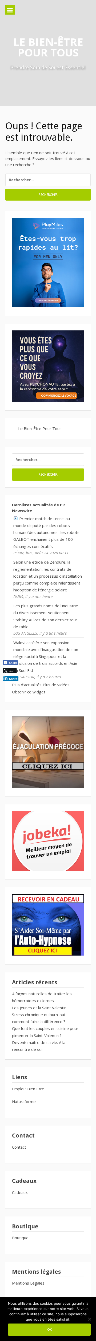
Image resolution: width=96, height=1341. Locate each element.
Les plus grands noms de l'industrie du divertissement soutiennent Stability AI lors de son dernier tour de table (45, 616)
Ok (49, 1329)
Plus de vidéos (56, 684)
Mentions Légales (28, 1283)
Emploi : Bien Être (28, 1088)
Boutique (20, 1237)
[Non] (89, 1319)
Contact (19, 1147)
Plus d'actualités (27, 684)
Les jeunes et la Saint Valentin (39, 1007)
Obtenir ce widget (28, 691)
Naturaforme (24, 1101)
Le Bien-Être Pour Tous (48, 47)
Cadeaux (20, 1192)
